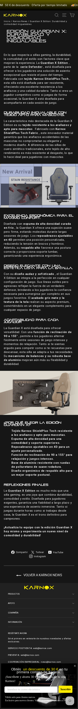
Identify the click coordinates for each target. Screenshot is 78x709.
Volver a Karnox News (42, 575)
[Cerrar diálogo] (75, 666)
